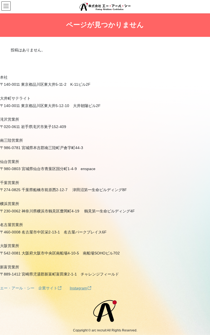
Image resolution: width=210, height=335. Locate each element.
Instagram (78, 288)
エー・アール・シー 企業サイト (28, 288)
